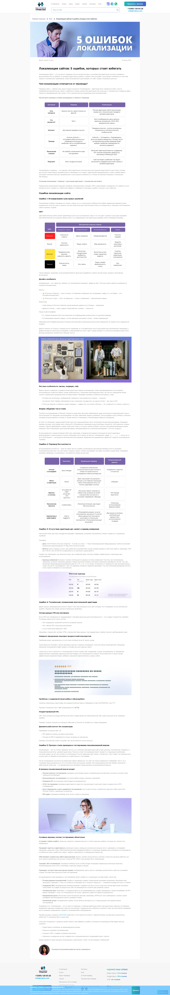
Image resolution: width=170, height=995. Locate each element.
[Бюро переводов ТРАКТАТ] (41, 6)
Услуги (61, 972)
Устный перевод (86, 976)
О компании (63, 969)
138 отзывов (122, 976)
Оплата (61, 979)
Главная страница (38, 19)
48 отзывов (115, 979)
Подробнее (85, 993)
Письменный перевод (88, 979)
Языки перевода (64, 976)
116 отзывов (122, 973)
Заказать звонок (135, 4)
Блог (50, 19)
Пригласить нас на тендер (68, 982)
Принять (136, 990)
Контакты (84, 969)
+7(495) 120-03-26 (135, 9)
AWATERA (63, 915)
